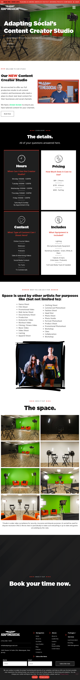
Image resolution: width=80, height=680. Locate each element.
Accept (35, 677)
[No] (77, 674)
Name (5, 660)
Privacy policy (44, 677)
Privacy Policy (64, 674)
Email (30, 660)
